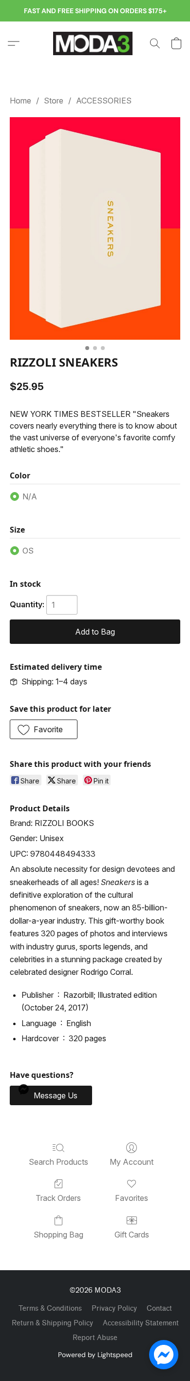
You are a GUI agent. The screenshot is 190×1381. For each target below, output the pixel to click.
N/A (29, 496)
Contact (159, 1308)
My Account (131, 1162)
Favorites (131, 1198)
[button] (95, 43)
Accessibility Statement (141, 1323)
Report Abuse (95, 1338)
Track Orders (58, 1198)
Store (53, 100)
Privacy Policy (114, 1308)
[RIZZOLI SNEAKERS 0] (95, 228)
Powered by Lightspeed (95, 1354)
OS (28, 551)
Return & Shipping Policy (52, 1323)
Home (20, 100)
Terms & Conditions (50, 1308)
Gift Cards (131, 1234)
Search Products (58, 1162)
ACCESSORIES (104, 100)
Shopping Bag (58, 1234)
